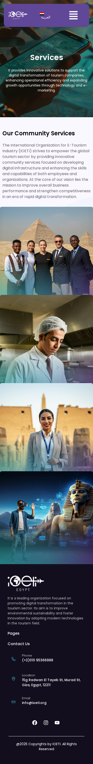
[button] (73, 15)
